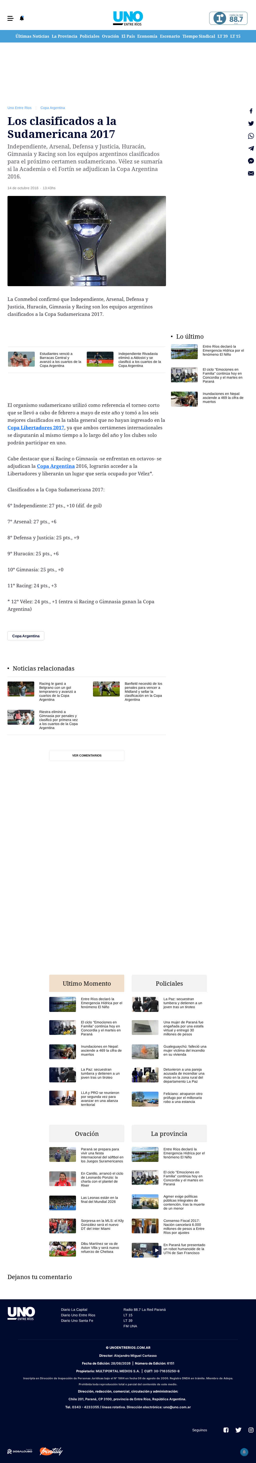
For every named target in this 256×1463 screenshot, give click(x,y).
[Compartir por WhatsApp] (251, 136)
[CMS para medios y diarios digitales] (20, 1451)
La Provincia (65, 36)
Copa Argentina (52, 107)
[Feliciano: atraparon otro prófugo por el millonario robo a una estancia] (169, 1099)
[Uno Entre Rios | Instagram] (251, 1430)
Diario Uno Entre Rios (78, 1315)
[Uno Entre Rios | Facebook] (226, 1430)
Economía (147, 36)
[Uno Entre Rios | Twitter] (239, 1430)
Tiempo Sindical (198, 36)
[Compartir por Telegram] (251, 148)
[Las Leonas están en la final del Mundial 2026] (86, 1203)
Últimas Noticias (32, 36)
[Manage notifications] (244, 1452)
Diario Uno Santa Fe (77, 1321)
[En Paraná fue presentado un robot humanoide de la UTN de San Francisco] (169, 1250)
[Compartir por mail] (251, 173)
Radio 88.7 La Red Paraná (145, 1310)
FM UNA (130, 1326)
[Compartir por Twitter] (251, 123)
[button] (11, 18)
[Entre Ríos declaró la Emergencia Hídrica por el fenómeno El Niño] (208, 351)
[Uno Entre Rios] (128, 18)
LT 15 (235, 36)
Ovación (110, 36)
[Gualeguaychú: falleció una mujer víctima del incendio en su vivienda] (169, 1051)
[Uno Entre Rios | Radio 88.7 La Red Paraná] (227, 18)
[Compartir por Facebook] (251, 111)
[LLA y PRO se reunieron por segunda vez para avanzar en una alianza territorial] (86, 1099)
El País (128, 36)
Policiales (90, 36)
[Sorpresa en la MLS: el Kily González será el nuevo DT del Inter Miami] (86, 1226)
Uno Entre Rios (20, 107)
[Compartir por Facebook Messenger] (251, 161)
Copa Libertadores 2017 (36, 427)
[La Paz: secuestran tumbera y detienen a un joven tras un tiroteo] (86, 1074)
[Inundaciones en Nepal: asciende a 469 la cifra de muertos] (208, 399)
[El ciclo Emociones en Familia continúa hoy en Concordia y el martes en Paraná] (208, 375)
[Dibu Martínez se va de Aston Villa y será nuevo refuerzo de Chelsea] (86, 1249)
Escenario (170, 36)
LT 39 (223, 36)
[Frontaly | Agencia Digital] (47, 1452)
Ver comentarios (87, 755)
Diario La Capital (74, 1310)
